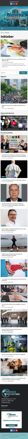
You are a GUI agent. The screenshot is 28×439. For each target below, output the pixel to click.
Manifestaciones (5, 102)
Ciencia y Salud (5, 275)
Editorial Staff (10, 62)
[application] (14, 123)
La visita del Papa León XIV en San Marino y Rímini (14, 180)
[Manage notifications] (3, 436)
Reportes (11, 102)
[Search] (26, 28)
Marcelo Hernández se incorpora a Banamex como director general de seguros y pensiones (13, 204)
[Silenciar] (23, 129)
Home (2, 32)
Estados (3, 374)
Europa (3, 176)
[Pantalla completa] (25, 129)
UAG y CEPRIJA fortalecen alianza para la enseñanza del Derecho (12, 330)
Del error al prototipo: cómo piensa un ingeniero (13, 354)
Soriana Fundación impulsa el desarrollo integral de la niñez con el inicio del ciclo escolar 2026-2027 (14, 155)
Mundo (7, 176)
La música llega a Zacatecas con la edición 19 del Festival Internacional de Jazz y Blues (14, 378)
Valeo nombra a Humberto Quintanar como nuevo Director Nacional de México (14, 229)
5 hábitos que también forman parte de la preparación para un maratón (12, 254)
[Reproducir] (2, 129)
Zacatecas (21, 374)
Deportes (3, 250)
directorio (13, 409)
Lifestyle (3, 55)
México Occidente (14, 374)
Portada (8, 55)
